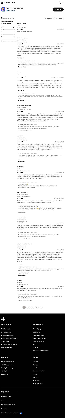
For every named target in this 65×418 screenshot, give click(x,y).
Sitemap (3, 409)
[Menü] (63, 3)
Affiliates (36, 377)
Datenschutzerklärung (8, 404)
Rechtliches (36, 380)
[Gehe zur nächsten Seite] (40, 307)
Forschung (4, 374)
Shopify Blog (5, 371)
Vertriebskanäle (6, 329)
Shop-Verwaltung (6, 347)
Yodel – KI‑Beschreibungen (14, 8)
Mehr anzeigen (20, 58)
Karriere (35, 365)
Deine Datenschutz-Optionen (10, 413)
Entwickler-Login (6, 396)
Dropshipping (37, 329)
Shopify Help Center (7, 361)
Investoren (36, 368)
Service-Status (37, 383)
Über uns (36, 361)
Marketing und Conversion (9, 344)
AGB (2, 400)
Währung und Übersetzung (41, 350)
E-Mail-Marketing (38, 341)
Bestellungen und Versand (9, 338)
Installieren (58, 9)
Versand (35, 347)
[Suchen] (60, 3)
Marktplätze (36, 332)
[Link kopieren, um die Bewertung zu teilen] (26, 23)
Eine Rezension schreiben (9, 41)
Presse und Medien (39, 371)
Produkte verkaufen (7, 335)
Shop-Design (5, 341)
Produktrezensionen (39, 335)
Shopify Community (7, 368)
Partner (35, 374)
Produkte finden (6, 332)
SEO (34, 344)
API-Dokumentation (7, 365)
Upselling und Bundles (39, 338)
